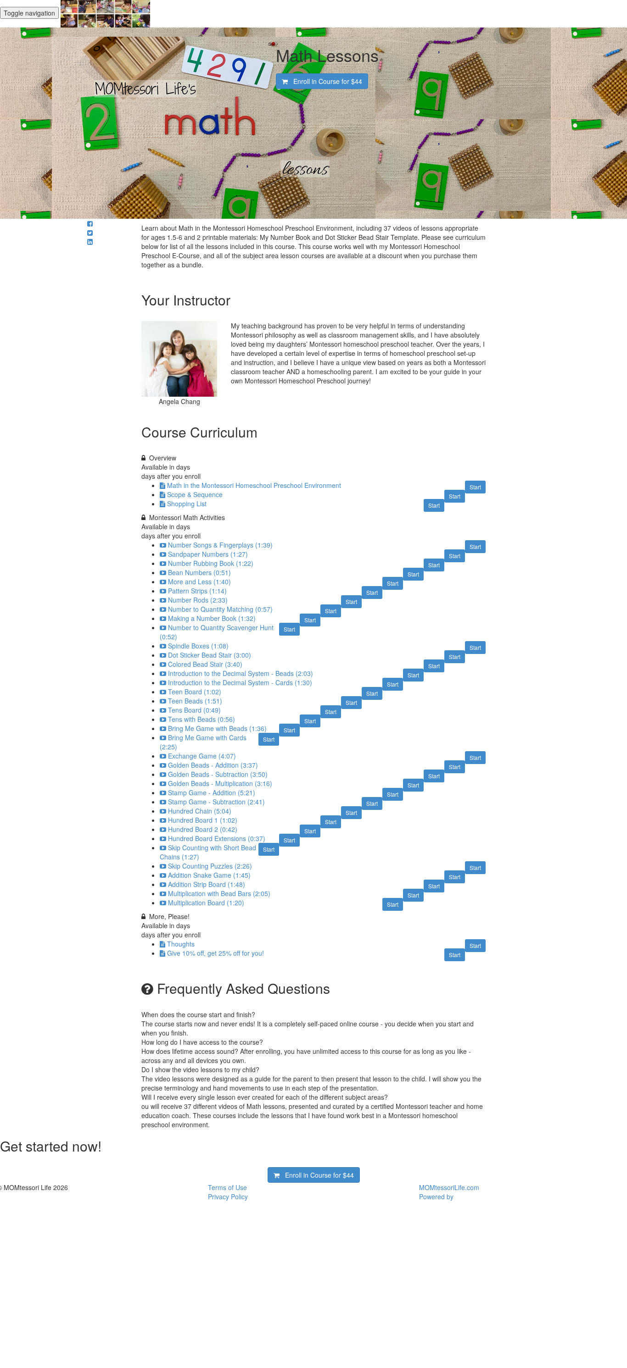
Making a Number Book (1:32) (212, 618)
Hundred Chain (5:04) (199, 810)
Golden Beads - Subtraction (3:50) (218, 774)
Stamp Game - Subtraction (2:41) (216, 801)
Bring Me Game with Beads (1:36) (217, 728)
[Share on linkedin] (90, 241)
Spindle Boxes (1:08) (198, 645)
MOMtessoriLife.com (449, 1187)
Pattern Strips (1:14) (197, 590)
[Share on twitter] (90, 232)
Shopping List (187, 503)
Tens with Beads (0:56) (201, 719)
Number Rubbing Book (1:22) (210, 563)
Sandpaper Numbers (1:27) (208, 554)
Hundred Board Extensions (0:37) (216, 838)
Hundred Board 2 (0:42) (202, 829)
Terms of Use (227, 1187)
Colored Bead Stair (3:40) (205, 664)
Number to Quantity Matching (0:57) (220, 609)
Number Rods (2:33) (198, 599)
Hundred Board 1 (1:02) (202, 820)
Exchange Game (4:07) (202, 755)
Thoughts (181, 943)
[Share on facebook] (90, 223)
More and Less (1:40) (199, 581)
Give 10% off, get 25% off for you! (215, 953)
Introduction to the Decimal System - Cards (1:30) (240, 682)
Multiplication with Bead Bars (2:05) (219, 893)
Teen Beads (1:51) (195, 700)
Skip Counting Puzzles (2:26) (210, 865)
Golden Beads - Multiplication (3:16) (220, 783)
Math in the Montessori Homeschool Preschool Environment (254, 485)
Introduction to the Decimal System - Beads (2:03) (240, 673)
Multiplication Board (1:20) (206, 902)
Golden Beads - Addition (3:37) (213, 765)
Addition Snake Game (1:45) (209, 875)
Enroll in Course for (325, 81)
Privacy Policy (228, 1196)
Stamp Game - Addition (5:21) (211, 792)
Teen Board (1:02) (194, 691)
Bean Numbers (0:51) (199, 572)
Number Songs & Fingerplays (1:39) (220, 544)
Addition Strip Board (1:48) (206, 884)
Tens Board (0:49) (194, 709)
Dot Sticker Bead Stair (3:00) (209, 654)
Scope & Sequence (195, 494)
